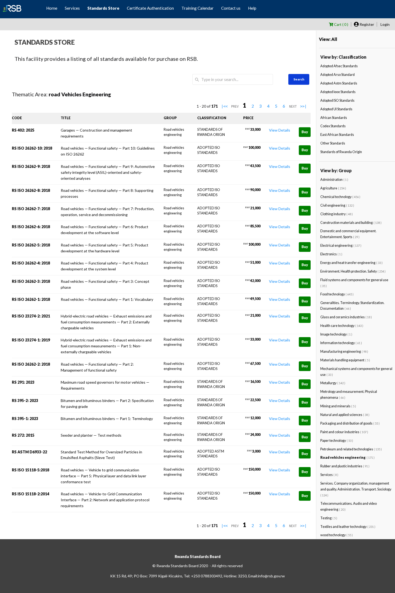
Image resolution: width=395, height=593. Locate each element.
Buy (304, 132)
